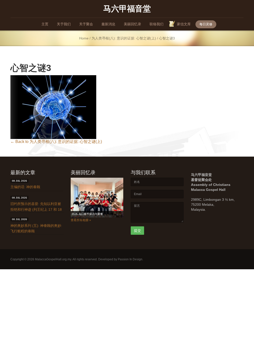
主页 (44, 24)
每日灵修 (205, 24)
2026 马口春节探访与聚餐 (87, 213)
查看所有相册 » (81, 220)
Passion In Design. (130, 259)
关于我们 (64, 24)
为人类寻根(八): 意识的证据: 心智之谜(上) (124, 38)
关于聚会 (86, 24)
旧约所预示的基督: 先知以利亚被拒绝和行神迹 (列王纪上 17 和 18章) (36, 209)
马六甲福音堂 (127, 8)
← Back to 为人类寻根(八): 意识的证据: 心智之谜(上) (56, 141)
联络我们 (156, 24)
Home (84, 38)
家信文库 (184, 24)
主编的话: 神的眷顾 (25, 187)
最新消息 (108, 24)
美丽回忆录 (132, 24)
